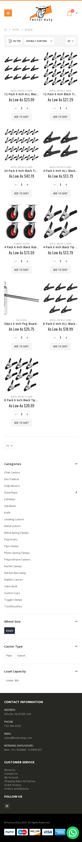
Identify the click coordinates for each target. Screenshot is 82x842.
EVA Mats (9, 499)
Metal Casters (12, 526)
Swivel (21, 655)
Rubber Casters (22, 243)
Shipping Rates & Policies (19, 781)
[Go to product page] (21, 68)
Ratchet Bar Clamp (15, 573)
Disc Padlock (11, 479)
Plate (9, 655)
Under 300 (12, 680)
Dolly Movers (12, 486)
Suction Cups (12, 593)
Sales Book (10, 586)
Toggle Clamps (13, 600)
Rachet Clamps (13, 566)
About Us (10, 769)
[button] (8, 13)
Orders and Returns (16, 788)
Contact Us (11, 773)
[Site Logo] (41, 13)
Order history (12, 785)
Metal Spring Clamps (22, 90)
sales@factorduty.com (18, 737)
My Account (11, 777)
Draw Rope (10, 492)
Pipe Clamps (11, 546)
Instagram (7, 806)
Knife (7, 512)
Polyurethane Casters (17, 559)
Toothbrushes (13, 606)
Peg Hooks (21, 320)
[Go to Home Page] (5, 30)
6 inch (9, 630)
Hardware (10, 506)
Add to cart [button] (21, 116)
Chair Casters (12, 472)
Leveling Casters (14, 519)
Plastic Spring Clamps (17, 553)
